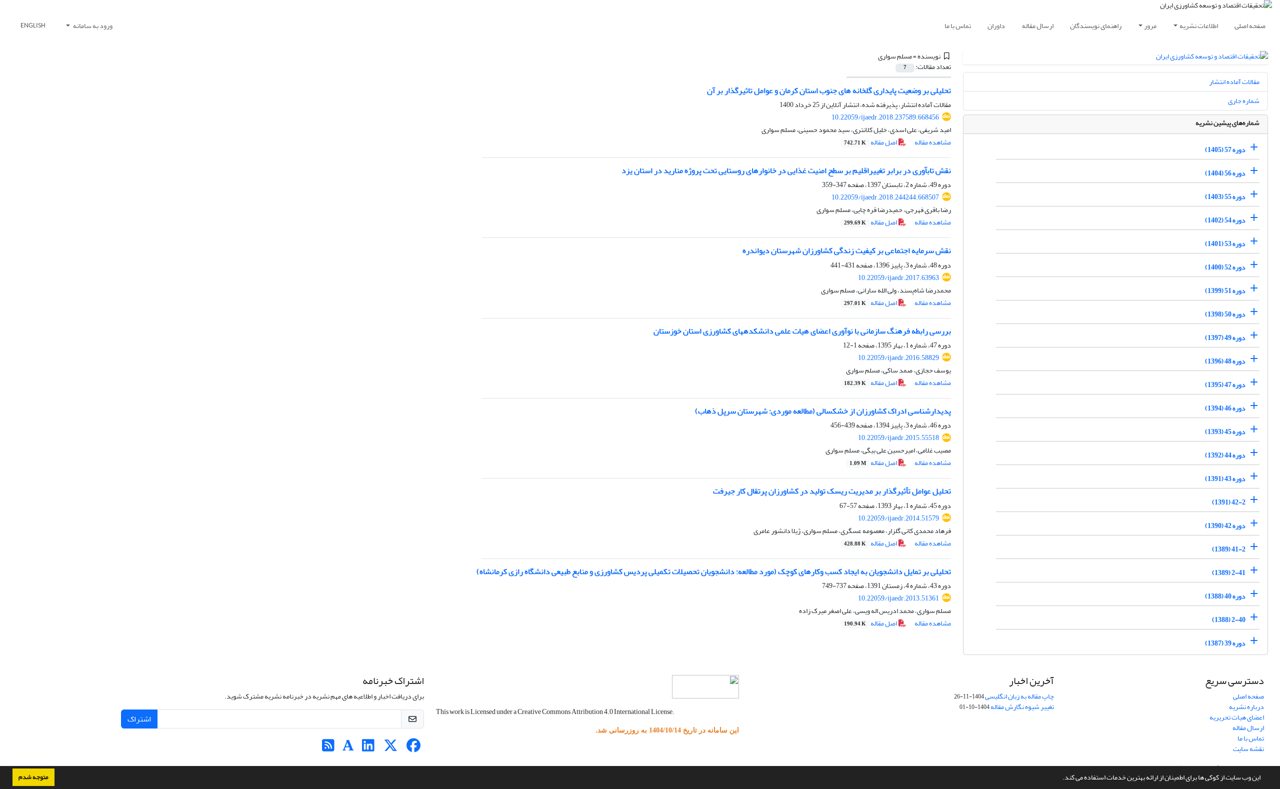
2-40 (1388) (1229, 619)
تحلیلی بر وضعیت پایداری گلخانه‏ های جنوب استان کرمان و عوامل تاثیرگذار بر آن (829, 90)
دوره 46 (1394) (1225, 408)
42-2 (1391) (1229, 502)
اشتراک (139, 719)
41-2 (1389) (1229, 549)
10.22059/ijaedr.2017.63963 (898, 277)
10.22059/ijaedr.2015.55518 (898, 437)
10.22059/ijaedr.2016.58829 (898, 357)
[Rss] (328, 748)
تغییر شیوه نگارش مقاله (1022, 707)
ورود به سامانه (92, 25)
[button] (1060, 778)
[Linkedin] (368, 748)
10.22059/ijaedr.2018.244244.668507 (885, 197)
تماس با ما (957, 25)
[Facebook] (413, 748)
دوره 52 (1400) (1225, 267)
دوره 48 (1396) (1225, 361)
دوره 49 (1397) (1225, 337)
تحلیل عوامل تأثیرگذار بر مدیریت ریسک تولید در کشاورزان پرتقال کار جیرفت (832, 491)
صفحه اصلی (1250, 25)
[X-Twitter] (391, 748)
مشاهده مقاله (932, 142)
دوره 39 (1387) (1225, 643)
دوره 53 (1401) (1225, 243)
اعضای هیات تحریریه (1237, 717)
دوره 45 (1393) (1225, 431)
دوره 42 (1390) (1225, 525)
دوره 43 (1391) (1225, 479)
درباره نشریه (1246, 707)
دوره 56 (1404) (1225, 173)
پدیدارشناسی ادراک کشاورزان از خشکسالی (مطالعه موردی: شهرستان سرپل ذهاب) (823, 411)
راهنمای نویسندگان (1096, 25)
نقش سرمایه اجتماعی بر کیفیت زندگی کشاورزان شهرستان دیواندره (846, 250)
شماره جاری (1244, 101)
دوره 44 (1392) (1225, 455)
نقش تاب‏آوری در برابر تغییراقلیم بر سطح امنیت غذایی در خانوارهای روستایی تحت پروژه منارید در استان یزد (786, 170)
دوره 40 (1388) (1225, 596)
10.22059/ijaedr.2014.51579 (898, 518)
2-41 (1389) (1229, 573)
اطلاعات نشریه (1199, 25)
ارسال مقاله (1038, 25)
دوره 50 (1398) (1225, 314)
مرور (1150, 25)
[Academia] (348, 748)
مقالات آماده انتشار (1234, 81)
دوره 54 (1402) (1225, 220)
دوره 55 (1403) (1225, 197)
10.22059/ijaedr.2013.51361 (898, 598)
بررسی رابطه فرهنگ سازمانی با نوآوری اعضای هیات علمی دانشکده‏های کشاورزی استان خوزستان (802, 331)
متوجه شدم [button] (33, 777)
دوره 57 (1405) (1225, 149)
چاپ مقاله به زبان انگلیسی (1019, 696)
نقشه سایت (1248, 749)
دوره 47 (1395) (1225, 385)
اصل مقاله (871, 142)
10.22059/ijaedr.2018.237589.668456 (885, 117)
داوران (996, 25)
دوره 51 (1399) (1225, 291)
